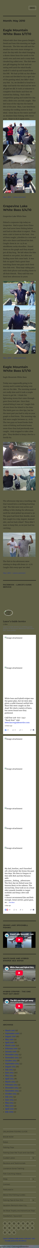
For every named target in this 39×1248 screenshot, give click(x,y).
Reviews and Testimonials (14, 1163)
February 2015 (11, 1085)
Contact (6, 1184)
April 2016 (9, 1042)
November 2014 (12, 1091)
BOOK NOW (8, 1137)
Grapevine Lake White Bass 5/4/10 (17, 208)
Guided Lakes (9, 1158)
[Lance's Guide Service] (8, 613)
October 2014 (10, 1094)
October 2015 (10, 1060)
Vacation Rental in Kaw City (15, 1205)
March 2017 (10, 1030)
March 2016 (10, 1045)
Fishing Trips (8, 1147)
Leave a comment (19, 197)
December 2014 (11, 1088)
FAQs (5, 1179)
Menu (32, 8)
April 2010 (9, 1109)
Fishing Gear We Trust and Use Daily (18, 1153)
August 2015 (10, 1067)
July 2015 (9, 1070)
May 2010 (9, 1106)
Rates (5, 1142)
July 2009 (9, 1112)
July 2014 (9, 1097)
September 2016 (12, 1033)
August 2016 (10, 1036)
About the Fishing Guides (14, 1195)
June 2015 (9, 1073)
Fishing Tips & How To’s (13, 1200)
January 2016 (10, 1051)
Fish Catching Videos (12, 1174)
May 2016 (9, 1039)
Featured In (8, 1190)
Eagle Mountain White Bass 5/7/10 (17, 32)
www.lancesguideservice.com (17, 722)
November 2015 (12, 1057)
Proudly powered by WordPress (15, 1241)
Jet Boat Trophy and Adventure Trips (19, 1211)
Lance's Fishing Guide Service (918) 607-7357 (19, 1238)
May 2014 (9, 1103)
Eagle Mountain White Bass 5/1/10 (17, 369)
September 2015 (12, 1064)
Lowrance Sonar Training (13, 1168)
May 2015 (9, 1076)
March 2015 (10, 1082)
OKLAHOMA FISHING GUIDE (15, 1132)
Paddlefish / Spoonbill (12, 1216)
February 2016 (11, 1048)
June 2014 (9, 1100)
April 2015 (9, 1079)
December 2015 (11, 1054)
